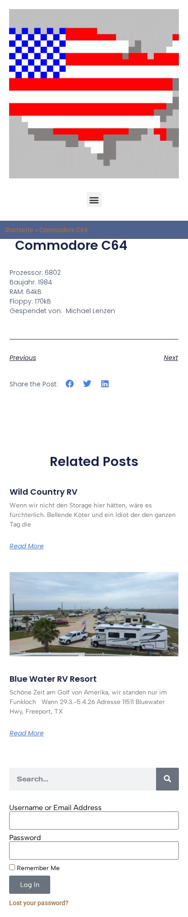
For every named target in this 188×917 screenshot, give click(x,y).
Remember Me (37, 867)
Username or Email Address (55, 807)
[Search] (167, 779)
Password (25, 837)
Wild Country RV (44, 491)
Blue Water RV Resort (53, 678)
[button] (94, 199)
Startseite (19, 229)
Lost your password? (38, 903)
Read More (27, 546)
